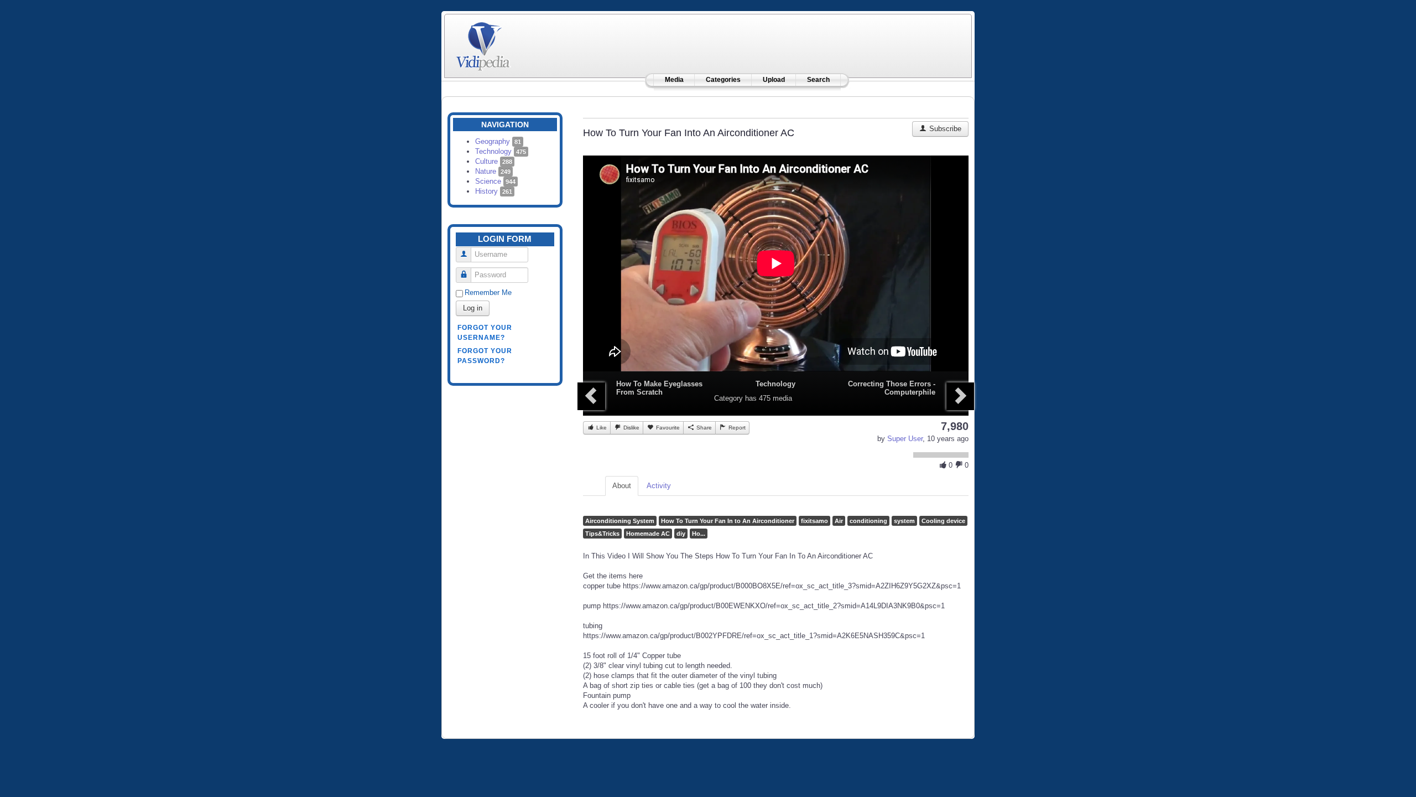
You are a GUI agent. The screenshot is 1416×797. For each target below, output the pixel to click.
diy (680, 533)
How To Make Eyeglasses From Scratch (659, 388)
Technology (500, 151)
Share (703, 428)
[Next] (960, 396)
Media (674, 80)
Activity (659, 486)
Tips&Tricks (602, 533)
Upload (774, 80)
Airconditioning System (619, 520)
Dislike (630, 428)
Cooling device (943, 520)
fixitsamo (814, 520)
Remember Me (488, 292)
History (493, 191)
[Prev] (591, 396)
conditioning (868, 520)
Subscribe (944, 129)
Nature (493, 171)
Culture (493, 161)
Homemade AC (648, 533)
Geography (498, 141)
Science (495, 181)
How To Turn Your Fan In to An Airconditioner (727, 520)
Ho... (698, 533)
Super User (905, 438)
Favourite (667, 428)
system (904, 520)
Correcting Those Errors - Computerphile (891, 388)
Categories (723, 80)
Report (736, 428)
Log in (472, 308)
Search (818, 80)
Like (601, 428)
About (621, 486)
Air (839, 520)
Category (728, 398)
